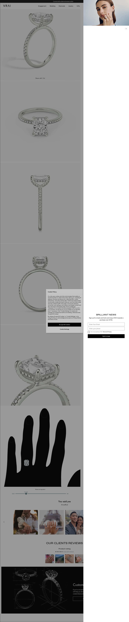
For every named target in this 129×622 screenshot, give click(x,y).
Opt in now (106, 336)
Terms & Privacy (107, 332)
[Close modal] (64, 311)
